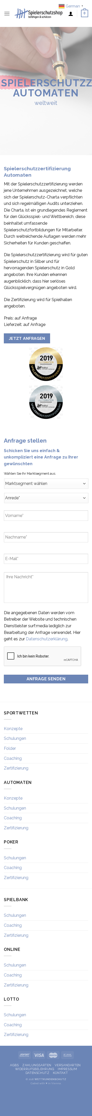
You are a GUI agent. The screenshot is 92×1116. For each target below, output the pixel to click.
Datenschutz (38, 1073)
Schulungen (15, 738)
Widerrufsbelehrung (34, 1069)
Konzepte (13, 728)
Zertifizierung (16, 768)
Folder (10, 748)
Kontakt (60, 1073)
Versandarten (67, 1065)
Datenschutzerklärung (46, 638)
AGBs (14, 1065)
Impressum (67, 1069)
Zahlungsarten (36, 1065)
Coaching (13, 758)
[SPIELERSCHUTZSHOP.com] (39, 13)
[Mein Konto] (70, 13)
